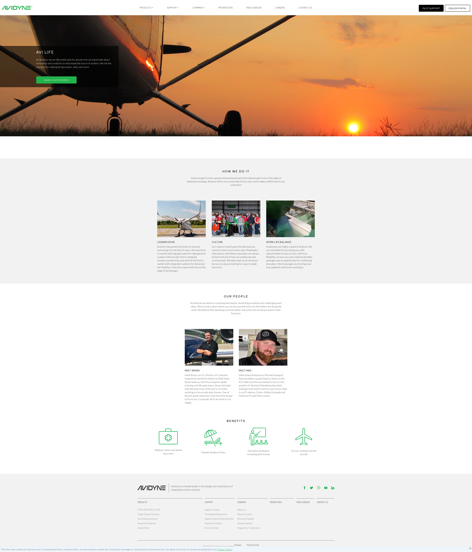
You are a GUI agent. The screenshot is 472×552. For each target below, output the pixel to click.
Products (145, 7)
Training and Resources (216, 514)
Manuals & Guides (213, 523)
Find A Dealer (254, 7)
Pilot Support (431, 8)
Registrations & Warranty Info (219, 518)
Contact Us (305, 7)
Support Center (212, 509)
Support (172, 7)
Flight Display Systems (148, 514)
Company (197, 7)
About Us (241, 509)
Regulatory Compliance (248, 527)
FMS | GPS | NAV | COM (149, 509)
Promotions (225, 7)
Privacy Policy (225, 549)
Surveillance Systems (148, 518)
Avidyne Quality (245, 523)
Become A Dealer (245, 518)
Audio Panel (143, 527)
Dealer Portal (457, 8)
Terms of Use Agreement (253, 546)
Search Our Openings (56, 80)
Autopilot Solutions (147, 523)
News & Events (244, 514)
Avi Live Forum (212, 527)
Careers (280, 7)
